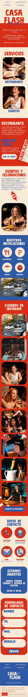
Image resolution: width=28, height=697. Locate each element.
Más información (11, 690)
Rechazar (11, 694)
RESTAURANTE (21, 2)
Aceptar (5, 694)
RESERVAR (20, 5)
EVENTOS (7, 5)
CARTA (7, 2)
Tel (7, 621)
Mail (8, 631)
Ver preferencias (21, 694)
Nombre (10, 611)
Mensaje (9, 641)
